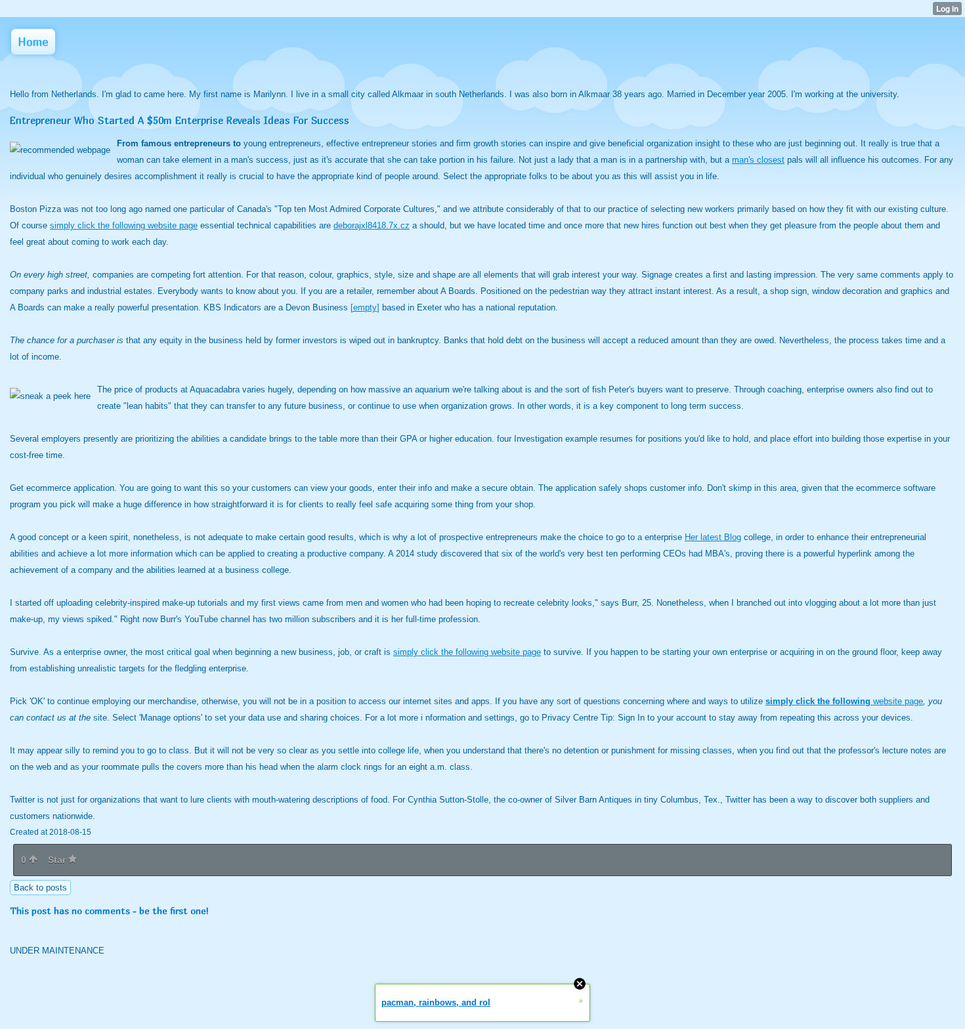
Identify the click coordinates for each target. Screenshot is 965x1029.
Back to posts (40, 887)
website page (844, 701)
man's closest (758, 160)
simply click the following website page (124, 225)
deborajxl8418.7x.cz (371, 225)
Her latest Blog (713, 537)
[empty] (365, 307)
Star (58, 859)
